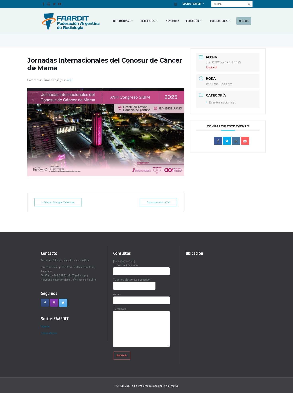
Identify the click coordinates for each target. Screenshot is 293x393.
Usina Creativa (171, 386)
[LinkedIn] (236, 141)
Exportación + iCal (158, 202)
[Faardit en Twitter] (63, 303)
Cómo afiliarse (49, 333)
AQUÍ (70, 80)
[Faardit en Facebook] (45, 303)
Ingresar (45, 326)
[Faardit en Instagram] (54, 303)
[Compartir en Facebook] (218, 141)
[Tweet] (227, 141)
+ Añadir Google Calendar (58, 202)
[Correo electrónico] (245, 141)
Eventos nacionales (222, 102)
